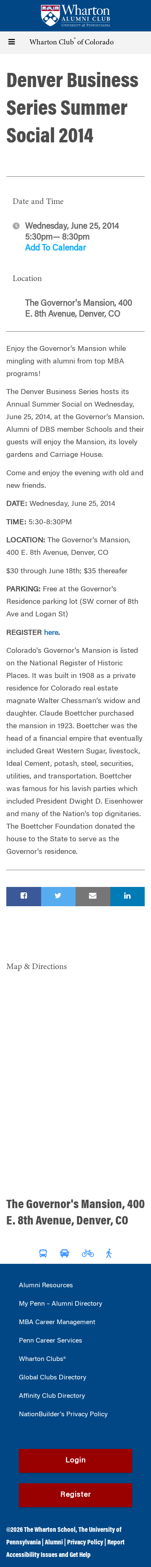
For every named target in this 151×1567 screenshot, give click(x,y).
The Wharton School (50, 1530)
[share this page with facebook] (23, 896)
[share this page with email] (93, 896)
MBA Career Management (57, 1322)
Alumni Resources (46, 1285)
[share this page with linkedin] (127, 896)
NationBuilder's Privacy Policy (63, 1414)
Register (75, 1495)
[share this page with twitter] (58, 896)
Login (75, 1460)
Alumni (54, 1542)
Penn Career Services (50, 1341)
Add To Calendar (55, 248)
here (51, 633)
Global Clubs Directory (52, 1377)
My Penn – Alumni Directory (60, 1304)
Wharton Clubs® (42, 1359)
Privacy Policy (85, 1542)
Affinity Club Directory (52, 1396)
